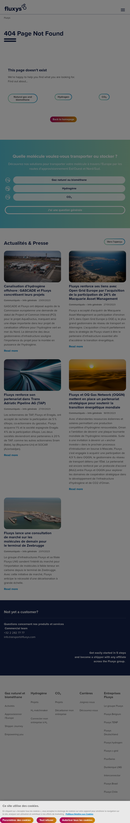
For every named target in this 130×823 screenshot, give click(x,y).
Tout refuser (46, 820)
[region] (65, 812)
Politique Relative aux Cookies (79, 814)
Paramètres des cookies (17, 820)
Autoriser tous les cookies (77, 820)
